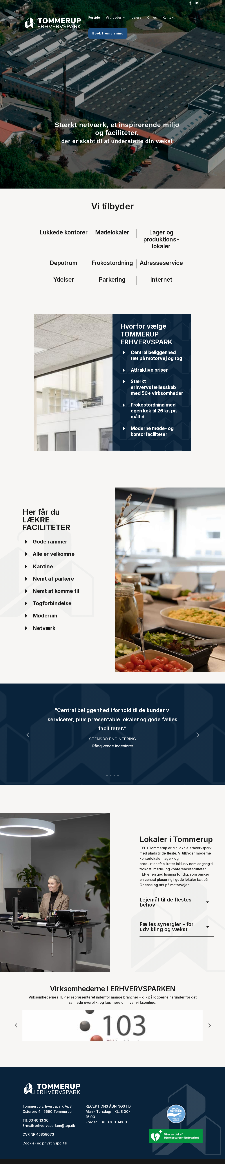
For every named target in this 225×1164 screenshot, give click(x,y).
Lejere (137, 17)
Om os (152, 17)
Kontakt (168, 17)
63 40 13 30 (39, 1120)
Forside (94, 17)
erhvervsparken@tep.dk (54, 1125)
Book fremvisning (107, 33)
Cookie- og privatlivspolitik (44, 1143)
